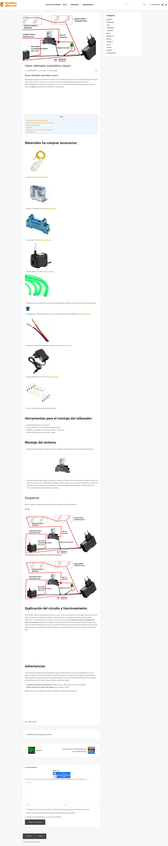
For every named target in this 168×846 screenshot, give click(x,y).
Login (152, 4)
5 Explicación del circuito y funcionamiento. (39, 129)
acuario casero (32, 721)
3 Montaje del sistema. (33, 125)
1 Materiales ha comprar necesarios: (37, 120)
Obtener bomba (48, 271)
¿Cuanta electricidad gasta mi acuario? (39, 734)
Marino (55, 70)
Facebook (63, 773)
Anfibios (109, 19)
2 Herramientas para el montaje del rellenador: (40, 122)
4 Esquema (29, 127)
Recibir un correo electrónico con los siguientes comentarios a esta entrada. (51, 813)
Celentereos (110, 28)
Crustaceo (110, 30)
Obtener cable (66, 345)
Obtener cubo (85, 314)
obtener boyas (42, 177)
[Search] (144, 5)
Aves (108, 25)
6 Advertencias (30, 132)
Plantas (109, 47)
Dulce (51, 70)
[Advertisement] (61, 102)
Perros (109, 44)
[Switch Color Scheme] (166, 5)
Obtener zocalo (45, 240)
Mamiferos (110, 36)
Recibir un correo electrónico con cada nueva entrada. (44, 817)
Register (157, 4)
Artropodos (110, 22)
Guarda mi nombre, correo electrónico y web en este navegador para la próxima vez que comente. (58, 809)
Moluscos (110, 42)
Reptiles (109, 50)
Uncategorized (111, 53)
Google (64, 776)
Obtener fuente (53, 377)
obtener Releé (50, 208)
